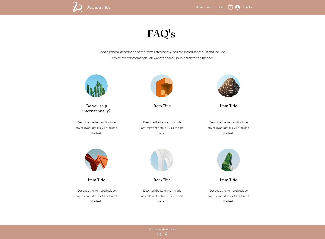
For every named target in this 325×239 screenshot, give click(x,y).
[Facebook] (166, 234)
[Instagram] (159, 234)
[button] (230, 7)
